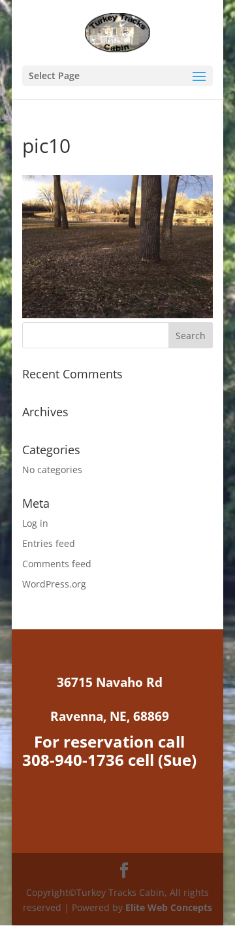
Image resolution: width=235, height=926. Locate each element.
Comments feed (56, 563)
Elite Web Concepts (168, 907)
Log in (35, 523)
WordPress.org (54, 584)
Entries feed (48, 543)
